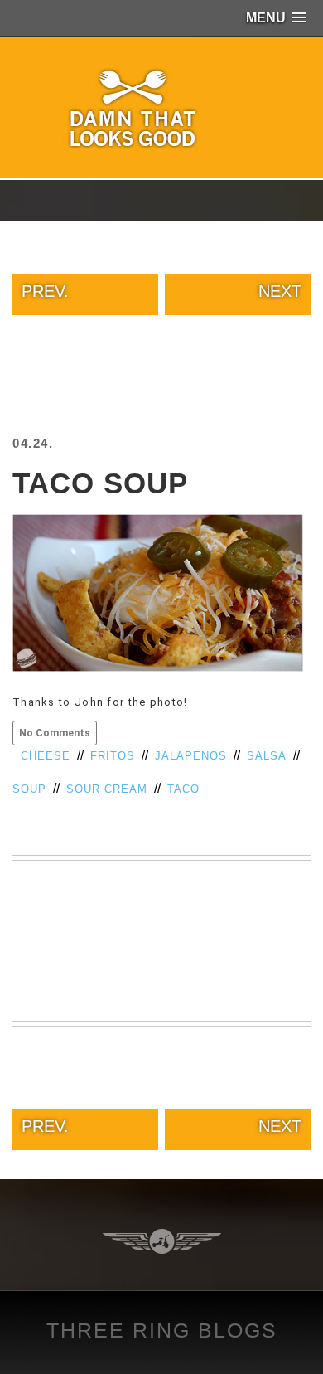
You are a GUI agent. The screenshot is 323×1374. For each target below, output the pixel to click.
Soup (29, 789)
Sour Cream (106, 789)
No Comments (54, 733)
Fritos (112, 756)
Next (279, 291)
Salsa (267, 756)
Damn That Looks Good (161, 107)
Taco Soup (100, 483)
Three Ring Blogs (161, 1330)
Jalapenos (191, 756)
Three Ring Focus (162, 1241)
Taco (183, 789)
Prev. (45, 291)
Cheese (45, 756)
